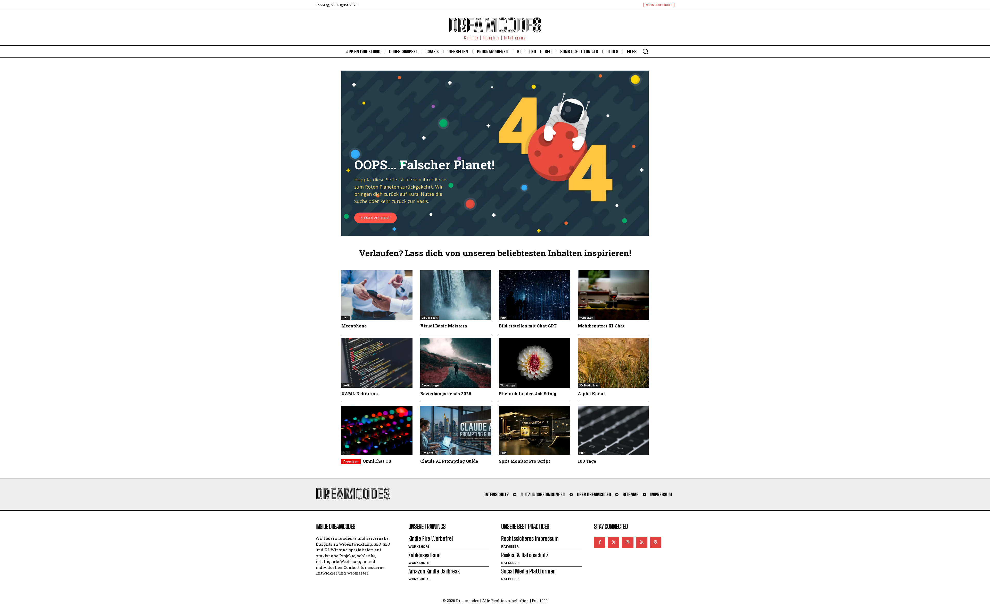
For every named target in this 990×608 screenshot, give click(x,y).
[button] (645, 51)
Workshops (508, 385)
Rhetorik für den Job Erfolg (527, 393)
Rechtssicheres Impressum (530, 538)
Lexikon (348, 385)
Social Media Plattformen (528, 571)
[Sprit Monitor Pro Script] (534, 430)
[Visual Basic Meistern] (455, 295)
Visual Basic (430, 317)
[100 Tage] (613, 430)
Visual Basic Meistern (443, 325)
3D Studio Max (589, 385)
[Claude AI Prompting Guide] (455, 430)
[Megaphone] (376, 295)
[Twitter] (613, 542)
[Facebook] (599, 542)
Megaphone (354, 325)
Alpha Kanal (591, 393)
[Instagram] (627, 542)
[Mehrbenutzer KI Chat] (613, 295)
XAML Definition (359, 393)
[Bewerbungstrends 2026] (455, 363)
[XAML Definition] (376, 363)
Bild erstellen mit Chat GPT (528, 325)
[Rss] (641, 542)
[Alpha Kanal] (613, 363)
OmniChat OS (377, 461)
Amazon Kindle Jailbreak (434, 571)
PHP (345, 317)
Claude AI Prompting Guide (449, 461)
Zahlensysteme (424, 555)
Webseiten (586, 317)
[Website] (655, 542)
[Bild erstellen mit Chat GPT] (534, 295)
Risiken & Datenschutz (524, 555)
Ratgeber (509, 546)
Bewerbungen (431, 385)
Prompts (427, 453)
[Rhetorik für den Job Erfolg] (534, 363)
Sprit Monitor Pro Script (524, 461)
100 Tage (587, 461)
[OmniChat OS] (376, 430)
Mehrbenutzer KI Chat (601, 325)
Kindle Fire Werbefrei (430, 538)
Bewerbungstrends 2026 (445, 393)
